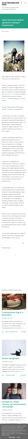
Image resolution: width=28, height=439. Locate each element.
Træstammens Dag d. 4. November (12, 313)
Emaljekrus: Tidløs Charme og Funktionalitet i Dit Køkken (14, 404)
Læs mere (23, 331)
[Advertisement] (14, 274)
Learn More (11, 437)
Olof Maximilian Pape (10, 3)
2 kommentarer (10, 375)
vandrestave (5, 98)
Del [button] (23, 243)
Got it (18, 437)
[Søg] (21, 3)
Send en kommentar (11, 331)
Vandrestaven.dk (8, 94)
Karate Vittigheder (10, 358)
